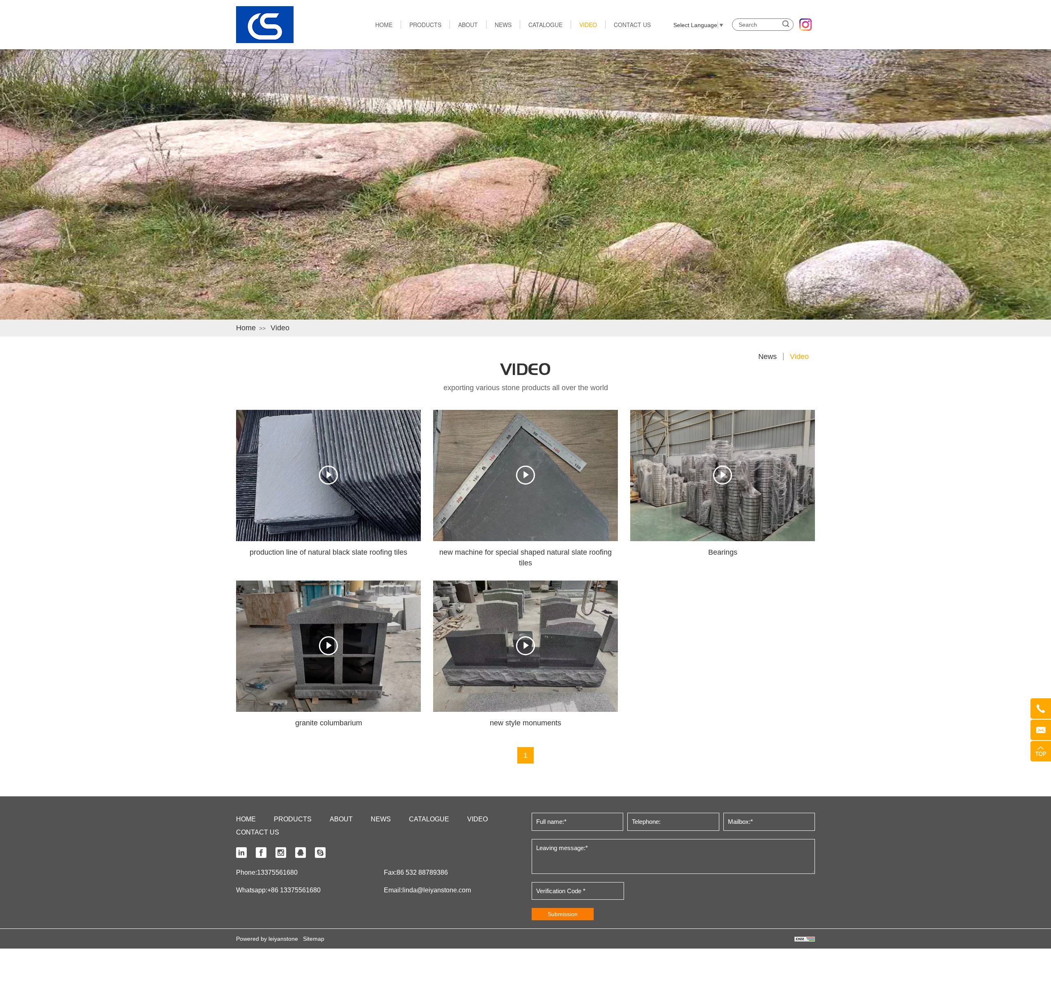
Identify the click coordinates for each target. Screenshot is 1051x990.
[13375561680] (1040, 708)
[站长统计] (804, 938)
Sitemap (313, 938)
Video (280, 328)
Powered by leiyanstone (267, 938)
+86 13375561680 (294, 890)
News (767, 356)
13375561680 (277, 872)
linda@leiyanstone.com (436, 890)
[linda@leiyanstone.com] (1040, 730)
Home (246, 328)
